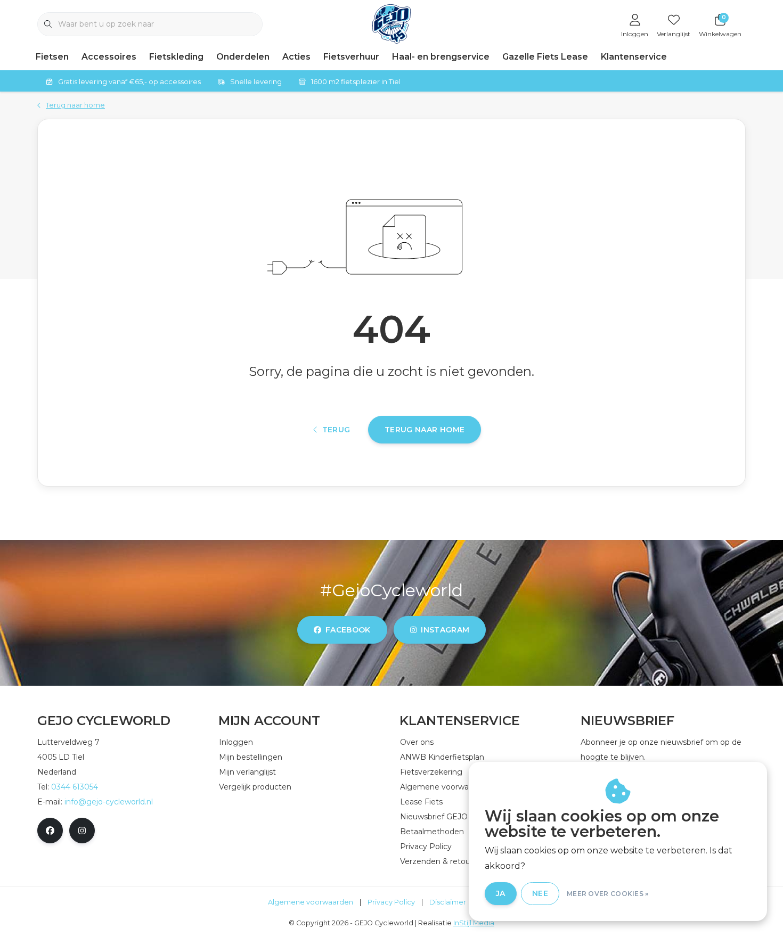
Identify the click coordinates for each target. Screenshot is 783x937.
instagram (445, 630)
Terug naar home (424, 429)
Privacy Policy (391, 902)
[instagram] (82, 830)
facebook (348, 630)
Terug (336, 429)
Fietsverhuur (351, 57)
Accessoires (108, 57)
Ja (500, 893)
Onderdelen (243, 57)
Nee (540, 893)
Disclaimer (447, 902)
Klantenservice (634, 57)
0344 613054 (74, 787)
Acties (296, 57)
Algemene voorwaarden (310, 902)
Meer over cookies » (608, 894)
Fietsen (52, 57)
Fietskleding (176, 57)
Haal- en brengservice (441, 57)
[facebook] (50, 830)
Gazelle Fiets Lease (545, 57)
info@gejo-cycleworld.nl (108, 802)
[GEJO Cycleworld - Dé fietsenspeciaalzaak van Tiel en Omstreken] (391, 23)
